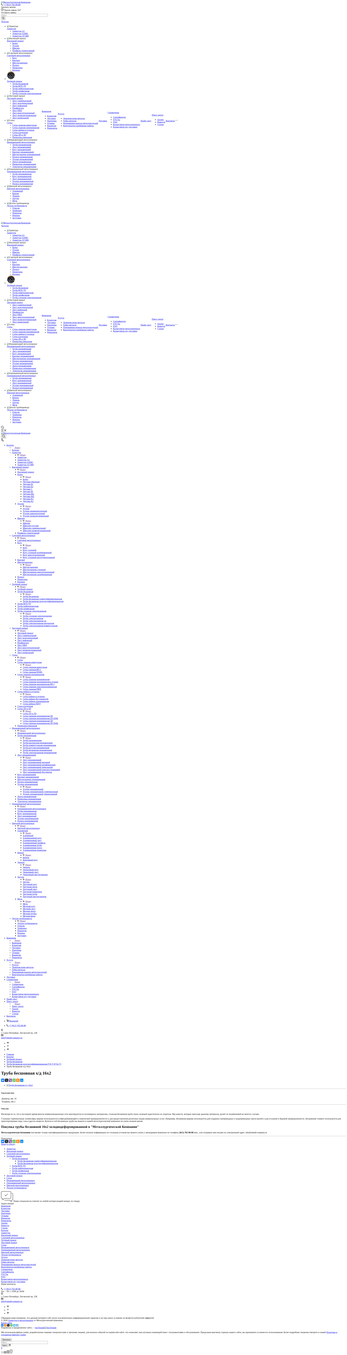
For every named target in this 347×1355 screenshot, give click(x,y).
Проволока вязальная (22, 137)
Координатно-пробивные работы (78, 126)
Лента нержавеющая (21, 162)
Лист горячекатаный (21, 101)
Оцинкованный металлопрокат (21, 171)
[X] (6, 1080)
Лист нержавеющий (21, 147)
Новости (161, 122)
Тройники (17, 210)
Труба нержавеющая (21, 145)
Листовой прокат (15, 98)
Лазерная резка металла (74, 118)
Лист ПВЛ (17, 110)
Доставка (51, 118)
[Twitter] (8, 1050)
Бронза (15, 193)
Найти (4, 1345)
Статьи (160, 124)
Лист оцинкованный (21, 179)
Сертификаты (119, 117)
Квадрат (16, 60)
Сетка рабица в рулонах (23, 130)
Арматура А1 (18, 31)
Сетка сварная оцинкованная (25, 127)
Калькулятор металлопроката (126, 124)
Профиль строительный (23, 50)
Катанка (16, 70)
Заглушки (16, 218)
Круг (14, 58)
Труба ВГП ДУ (19, 86)
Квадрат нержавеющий (23, 152)
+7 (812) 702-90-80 (12, 5)
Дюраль (16, 196)
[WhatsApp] (14, 1080)
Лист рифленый (19, 106)
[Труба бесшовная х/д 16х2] (20, 1085)
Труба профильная (20, 91)
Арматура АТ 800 (20, 36)
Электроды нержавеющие (24, 166)
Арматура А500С (20, 33)
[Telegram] (17, 1325)
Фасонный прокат (15, 41)
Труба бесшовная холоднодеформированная (37, 1163)
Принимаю (6, 1340)
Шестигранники (20, 63)
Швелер (16, 48)
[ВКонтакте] (2, 1080)
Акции (160, 119)
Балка (15, 43)
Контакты (170, 121)
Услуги (61, 114)
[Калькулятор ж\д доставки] (11, 1352)
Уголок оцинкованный (22, 181)
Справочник (113, 112)
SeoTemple (40, 1328)
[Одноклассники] (18, 1080)
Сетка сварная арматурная (24, 125)
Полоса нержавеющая (22, 157)
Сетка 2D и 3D (19, 135)
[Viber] (10, 1080)
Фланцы (16, 215)
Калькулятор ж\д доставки (125, 127)
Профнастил (18, 108)
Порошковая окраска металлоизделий (80, 123)
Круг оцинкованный (21, 176)
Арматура (11, 29)
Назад (17, 447)
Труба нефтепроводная (22, 88)
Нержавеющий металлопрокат (21, 142)
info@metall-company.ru (11, 1038)
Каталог (5, 21)
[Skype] (14, 1325)
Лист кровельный (20, 118)
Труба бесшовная (20, 84)
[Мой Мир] (21, 1080)
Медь (14, 201)
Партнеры (52, 121)
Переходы (17, 213)
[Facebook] (8, 1046)
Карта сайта (6, 1323)
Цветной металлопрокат (18, 188)
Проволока (17, 68)
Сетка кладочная (20, 132)
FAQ (115, 122)
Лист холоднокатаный (22, 103)
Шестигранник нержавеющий (26, 154)
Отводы (16, 208)
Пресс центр (157, 115)
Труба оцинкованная (21, 174)
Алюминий (17, 191)
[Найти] (3, 18)
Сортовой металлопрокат (18, 55)
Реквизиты (52, 128)
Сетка (9, 123)
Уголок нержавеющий (22, 159)
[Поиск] (3, 436)
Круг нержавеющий (21, 149)
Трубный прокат (14, 81)
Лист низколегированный (24, 115)
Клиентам (51, 116)
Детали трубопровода (17, 206)
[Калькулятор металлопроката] (8, 1352)
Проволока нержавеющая (24, 164)
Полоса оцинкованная (22, 184)
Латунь (15, 198)
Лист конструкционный (23, 113)
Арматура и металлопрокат (20, 1320)
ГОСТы (116, 119)
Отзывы (51, 123)
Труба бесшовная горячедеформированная (37, 1161)
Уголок (15, 46)
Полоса (15, 65)
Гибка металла (69, 121)
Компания (46, 111)
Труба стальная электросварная (26, 93)
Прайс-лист (146, 121)
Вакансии (51, 126)
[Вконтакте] (8, 1043)
